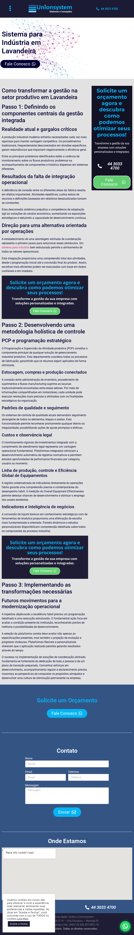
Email (28, 772)
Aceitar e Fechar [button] (19, 923)
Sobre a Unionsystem (81, 916)
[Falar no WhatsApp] (125, 926)
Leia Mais (22, 918)
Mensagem (32, 785)
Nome (28, 758)
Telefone (73, 772)
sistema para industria (15, 247)
